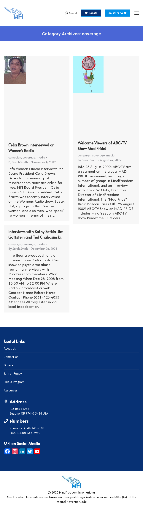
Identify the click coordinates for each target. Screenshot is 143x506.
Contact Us (11, 357)
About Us (10, 348)
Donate (8, 365)
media (41, 157)
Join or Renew (13, 373)
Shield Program (14, 382)
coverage (29, 157)
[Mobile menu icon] (136, 13)
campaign (14, 157)
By (18, 162)
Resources (11, 390)
